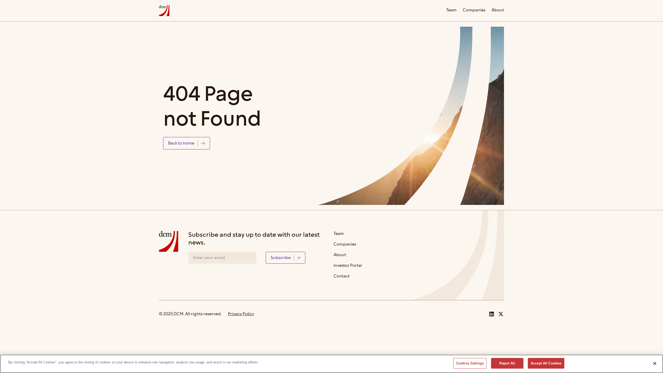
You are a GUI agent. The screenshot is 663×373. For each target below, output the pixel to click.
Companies (474, 10)
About (498, 10)
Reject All (507, 363)
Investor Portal (348, 265)
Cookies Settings (470, 363)
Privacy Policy (241, 314)
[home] (164, 10)
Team (451, 10)
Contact (342, 276)
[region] (331, 364)
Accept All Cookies (546, 363)
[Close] (654, 363)
